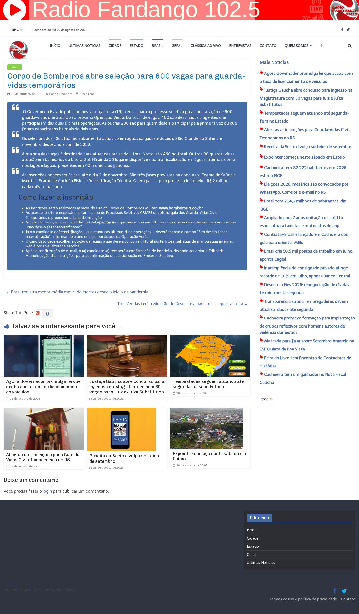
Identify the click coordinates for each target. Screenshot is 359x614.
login (47, 491)
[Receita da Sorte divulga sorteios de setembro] (121, 410)
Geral (177, 45)
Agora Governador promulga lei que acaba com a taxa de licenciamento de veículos (43, 387)
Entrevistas (240, 45)
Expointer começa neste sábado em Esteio (209, 456)
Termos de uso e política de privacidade (304, 599)
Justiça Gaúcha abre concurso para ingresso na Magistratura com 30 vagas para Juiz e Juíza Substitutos (127, 387)
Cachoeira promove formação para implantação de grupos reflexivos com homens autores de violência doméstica (307, 325)
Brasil (157, 45)
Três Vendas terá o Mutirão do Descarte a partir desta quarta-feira (182, 303)
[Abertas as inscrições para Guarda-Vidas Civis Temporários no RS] (44, 410)
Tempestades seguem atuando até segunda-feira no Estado (208, 384)
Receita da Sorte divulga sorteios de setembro (124, 458)
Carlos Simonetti (61, 93)
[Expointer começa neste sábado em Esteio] (206, 410)
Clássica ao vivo (206, 45)
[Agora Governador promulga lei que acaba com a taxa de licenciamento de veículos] (44, 337)
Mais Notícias (274, 62)
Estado (136, 45)
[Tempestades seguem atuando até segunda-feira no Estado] (210, 337)
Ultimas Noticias (84, 45)
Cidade (115, 45)
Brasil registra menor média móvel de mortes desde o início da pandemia (77, 291)
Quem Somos (296, 45)
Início (55, 45)
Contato (268, 45)
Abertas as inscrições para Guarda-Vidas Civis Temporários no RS (43, 457)
